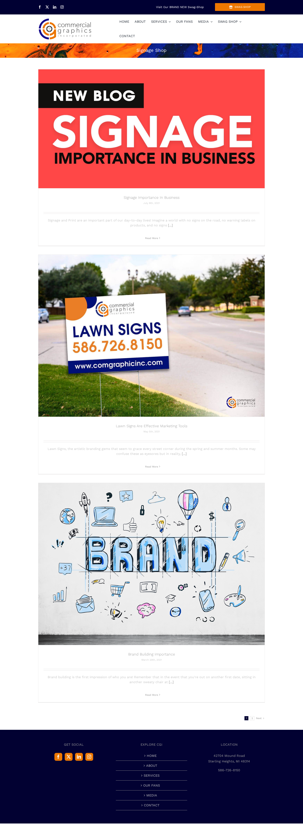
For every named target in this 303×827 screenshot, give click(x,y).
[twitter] (47, 7)
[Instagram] (89, 757)
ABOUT (151, 766)
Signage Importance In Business (152, 197)
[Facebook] (58, 757)
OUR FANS (151, 785)
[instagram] (62, 7)
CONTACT (152, 805)
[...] (170, 225)
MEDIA (151, 795)
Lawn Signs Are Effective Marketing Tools (151, 426)
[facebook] (39, 7)
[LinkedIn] (79, 757)
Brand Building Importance (151, 654)
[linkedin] (54, 7)
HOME (152, 756)
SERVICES (152, 775)
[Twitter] (69, 757)
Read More (151, 238)
